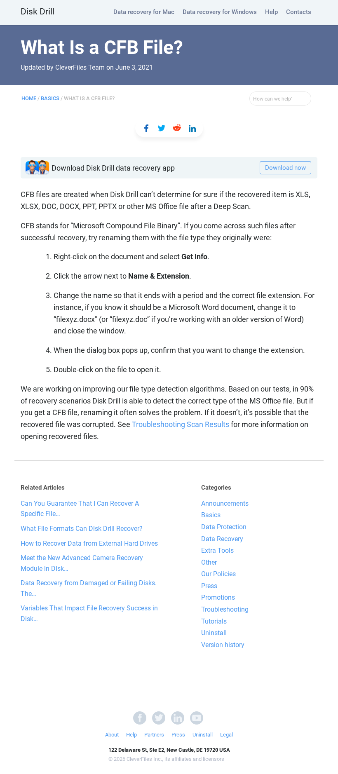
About (112, 735)
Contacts (298, 12)
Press (209, 586)
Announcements (225, 503)
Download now (285, 167)
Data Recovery (222, 539)
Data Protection (223, 527)
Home (28, 98)
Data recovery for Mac (143, 12)
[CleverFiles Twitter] (158, 718)
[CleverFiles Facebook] (139, 718)
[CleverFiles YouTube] (196, 718)
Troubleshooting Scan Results (180, 424)
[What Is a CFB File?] (146, 128)
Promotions (218, 597)
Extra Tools (217, 550)
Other (209, 562)
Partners (154, 735)
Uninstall (214, 633)
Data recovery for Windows (220, 12)
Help (271, 12)
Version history (222, 645)
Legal (226, 735)
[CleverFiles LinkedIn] (177, 718)
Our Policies (218, 574)
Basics (50, 98)
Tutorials (214, 621)
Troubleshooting (225, 609)
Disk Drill (37, 11)
